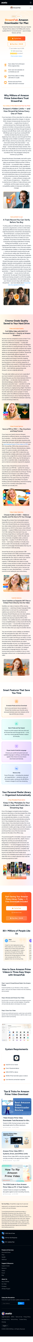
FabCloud (4, 1259)
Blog (3, 1275)
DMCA (12, 1316)
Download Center (6, 1252)
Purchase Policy (6, 1319)
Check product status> (17, 56)
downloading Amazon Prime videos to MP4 (16, 444)
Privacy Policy (27, 1316)
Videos (3, 1270)
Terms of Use (19, 1316)
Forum (3, 1273)
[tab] (14, 16)
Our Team (4, 1284)
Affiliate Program (6, 1288)
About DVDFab (5, 1281)
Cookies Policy (23, 1319)
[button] (16, 38)
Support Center (6, 1266)
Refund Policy (14, 1319)
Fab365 (3, 1257)
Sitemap (4, 1322)
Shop (3, 1254)
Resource (4, 1268)
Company (4, 1286)
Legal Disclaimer (6, 1316)
